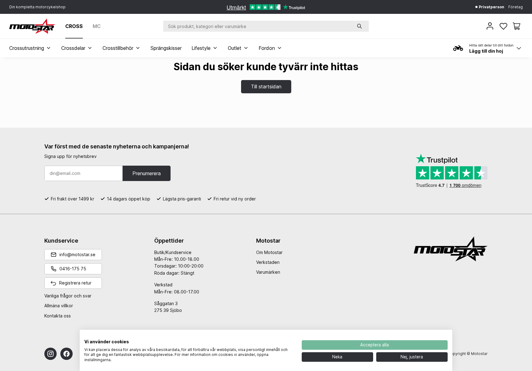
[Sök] (359, 26)
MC (97, 26)
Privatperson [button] (491, 7)
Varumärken (268, 272)
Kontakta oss (57, 315)
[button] (516, 26)
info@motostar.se (77, 254)
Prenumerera (146, 173)
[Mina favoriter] (504, 26)
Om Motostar (269, 252)
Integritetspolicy (277, 337)
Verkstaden (268, 262)
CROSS (74, 26)
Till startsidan (266, 86)
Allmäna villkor (58, 305)
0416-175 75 (72, 268)
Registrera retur (75, 282)
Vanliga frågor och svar (67, 295)
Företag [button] (515, 7)
